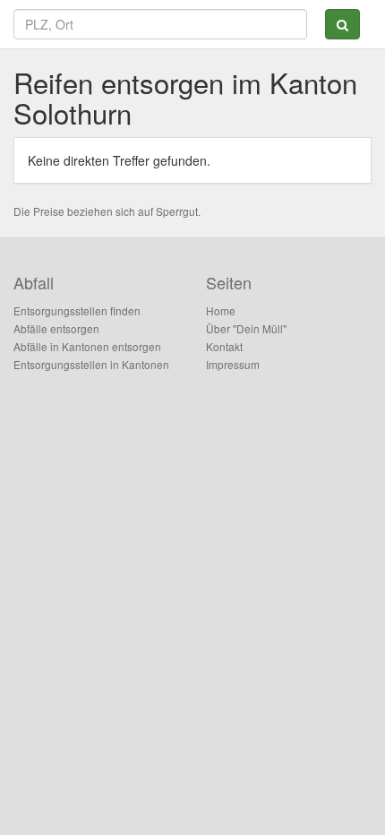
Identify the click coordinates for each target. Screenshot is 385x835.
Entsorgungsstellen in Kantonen (91, 364)
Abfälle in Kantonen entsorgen (87, 346)
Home (220, 310)
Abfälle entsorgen (56, 328)
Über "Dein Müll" (246, 328)
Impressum (233, 364)
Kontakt (224, 346)
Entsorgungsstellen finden (77, 310)
